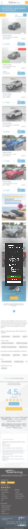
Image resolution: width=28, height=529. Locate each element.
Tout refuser (14, 279)
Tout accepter (14, 276)
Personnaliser (14, 282)
